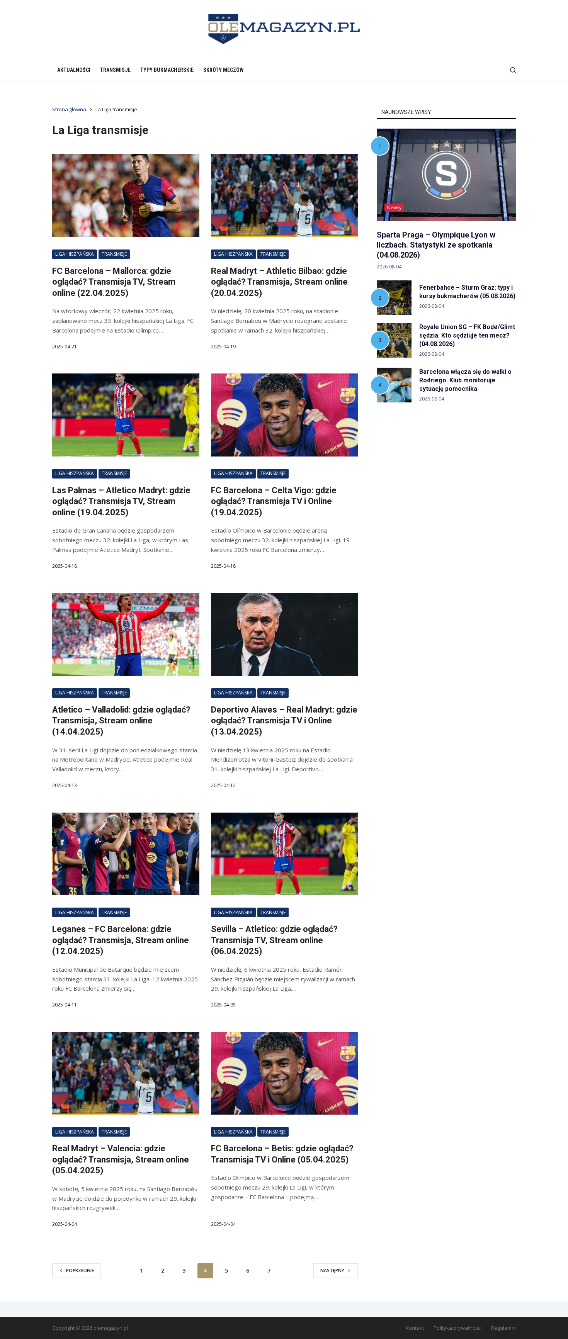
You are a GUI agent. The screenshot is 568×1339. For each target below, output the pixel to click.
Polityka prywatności (457, 1328)
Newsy (394, 207)
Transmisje (115, 70)
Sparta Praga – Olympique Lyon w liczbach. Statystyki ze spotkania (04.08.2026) (436, 245)
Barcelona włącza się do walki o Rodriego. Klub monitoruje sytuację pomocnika (465, 380)
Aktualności (73, 70)
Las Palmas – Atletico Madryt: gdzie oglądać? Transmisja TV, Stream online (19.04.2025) (121, 501)
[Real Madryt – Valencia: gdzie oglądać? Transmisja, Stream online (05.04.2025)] (125, 1073)
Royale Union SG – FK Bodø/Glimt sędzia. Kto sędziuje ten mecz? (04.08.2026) (467, 335)
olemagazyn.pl (111, 1327)
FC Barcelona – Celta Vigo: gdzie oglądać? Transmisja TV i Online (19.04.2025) (274, 501)
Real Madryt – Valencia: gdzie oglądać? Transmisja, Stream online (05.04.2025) (120, 1159)
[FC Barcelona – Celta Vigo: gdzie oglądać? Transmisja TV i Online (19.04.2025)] (284, 414)
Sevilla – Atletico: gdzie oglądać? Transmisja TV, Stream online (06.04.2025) (274, 940)
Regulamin (503, 1328)
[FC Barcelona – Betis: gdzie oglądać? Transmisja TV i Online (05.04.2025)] (284, 1073)
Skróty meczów (223, 70)
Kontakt (415, 1328)
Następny (332, 1270)
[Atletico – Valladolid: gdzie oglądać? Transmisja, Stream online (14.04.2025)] (125, 634)
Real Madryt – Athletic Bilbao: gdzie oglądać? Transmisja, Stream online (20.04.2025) (279, 282)
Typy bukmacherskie (167, 70)
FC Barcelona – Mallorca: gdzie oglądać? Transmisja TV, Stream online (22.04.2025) (113, 282)
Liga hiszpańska (74, 254)
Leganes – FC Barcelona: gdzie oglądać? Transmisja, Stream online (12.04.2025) (120, 940)
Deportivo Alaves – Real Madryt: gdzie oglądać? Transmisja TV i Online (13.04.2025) (284, 721)
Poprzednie (80, 1270)
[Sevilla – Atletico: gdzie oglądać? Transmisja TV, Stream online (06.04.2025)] (284, 854)
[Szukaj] (513, 70)
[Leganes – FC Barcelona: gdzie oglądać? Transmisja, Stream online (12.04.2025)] (125, 854)
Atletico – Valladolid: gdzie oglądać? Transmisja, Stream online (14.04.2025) (121, 721)
